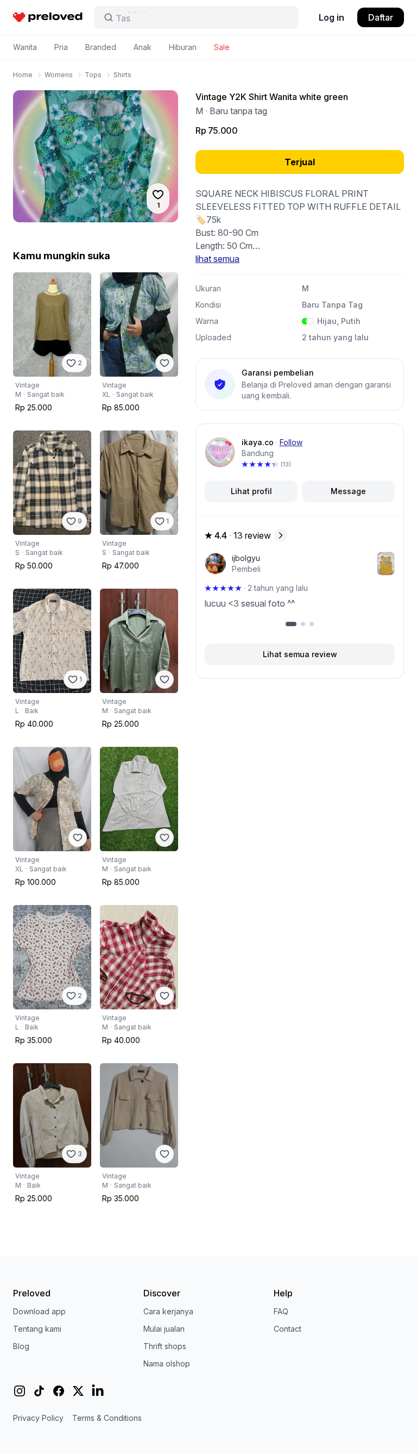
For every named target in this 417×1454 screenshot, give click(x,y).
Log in (331, 17)
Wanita (25, 47)
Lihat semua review (300, 654)
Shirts (122, 75)
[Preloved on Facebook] (58, 1390)
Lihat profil (251, 491)
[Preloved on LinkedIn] (97, 1390)
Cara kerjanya (168, 1311)
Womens (59, 75)
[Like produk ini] (164, 363)
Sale (222, 47)
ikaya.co (258, 442)
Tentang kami (37, 1328)
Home (23, 75)
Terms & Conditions (107, 1417)
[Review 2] (303, 624)
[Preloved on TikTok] (39, 1390)
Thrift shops (164, 1346)
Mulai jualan (164, 1328)
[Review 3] (311, 624)
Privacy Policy (38, 1417)
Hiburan (183, 47)
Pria (61, 47)
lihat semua (217, 258)
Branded (100, 47)
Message (348, 491)
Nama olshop (166, 1363)
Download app (39, 1311)
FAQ (281, 1311)
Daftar (380, 17)
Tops (93, 75)
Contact (287, 1328)
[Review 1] (291, 624)
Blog (21, 1346)
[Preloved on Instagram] (19, 1390)
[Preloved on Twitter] (78, 1390)
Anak (142, 47)
